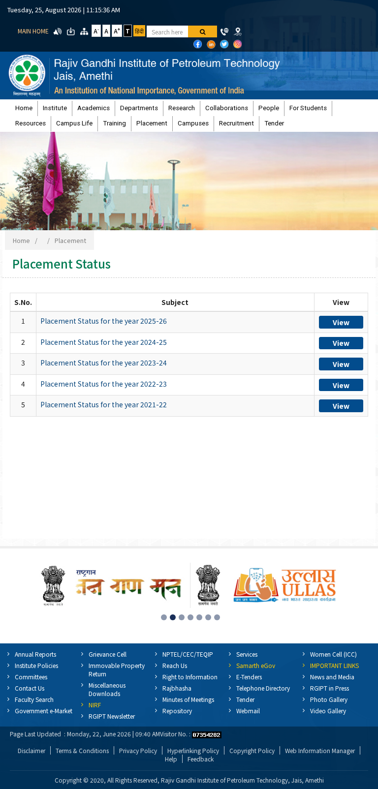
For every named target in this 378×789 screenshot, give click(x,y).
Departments (139, 108)
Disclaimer (31, 750)
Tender (274, 123)
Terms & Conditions (82, 750)
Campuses (193, 123)
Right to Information (190, 676)
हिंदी (139, 31)
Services (246, 654)
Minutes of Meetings (188, 699)
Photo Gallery (328, 699)
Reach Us (174, 665)
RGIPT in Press (329, 688)
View (341, 322)
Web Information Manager (320, 750)
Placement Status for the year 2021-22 (103, 404)
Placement (151, 123)
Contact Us (29, 688)
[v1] (202, 31)
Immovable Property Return (117, 669)
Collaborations (226, 108)
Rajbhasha (176, 688)
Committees (31, 676)
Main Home (33, 31)
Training (114, 123)
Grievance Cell (107, 654)
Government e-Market (43, 710)
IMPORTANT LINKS (334, 665)
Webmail (248, 710)
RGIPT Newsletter (112, 716)
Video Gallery (328, 710)
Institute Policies (36, 665)
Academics (93, 108)
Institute (55, 108)
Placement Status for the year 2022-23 (103, 384)
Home (23, 108)
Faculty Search (34, 699)
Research (181, 108)
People (268, 108)
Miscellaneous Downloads (107, 689)
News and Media (332, 676)
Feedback (201, 759)
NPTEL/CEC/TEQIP (187, 654)
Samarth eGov (255, 665)
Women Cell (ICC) (333, 654)
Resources (30, 123)
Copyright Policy (252, 750)
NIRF (95, 704)
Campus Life (74, 123)
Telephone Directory (263, 688)
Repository (177, 710)
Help (171, 759)
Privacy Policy (138, 750)
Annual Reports (35, 654)
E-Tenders (249, 676)
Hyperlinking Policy (193, 750)
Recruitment (236, 123)
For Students (308, 108)
